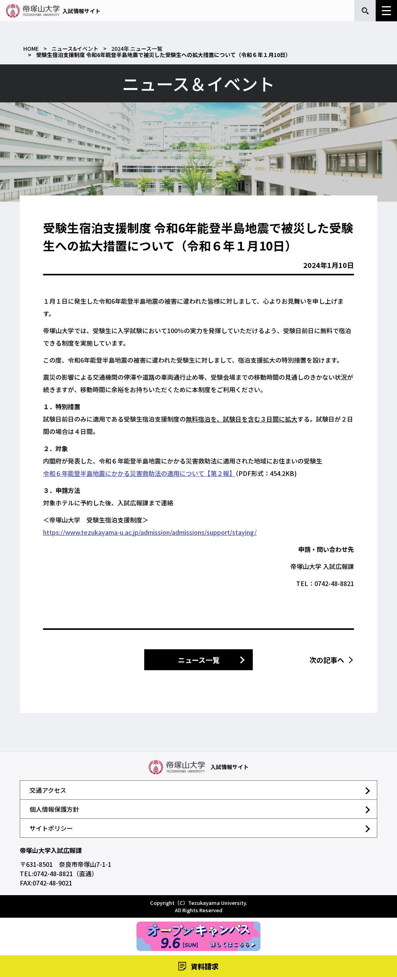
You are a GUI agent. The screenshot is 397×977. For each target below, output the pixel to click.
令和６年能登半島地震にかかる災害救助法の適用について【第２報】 (139, 473)
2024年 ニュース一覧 (136, 48)
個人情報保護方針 (54, 809)
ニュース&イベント (75, 48)
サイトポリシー (51, 828)
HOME (31, 48)
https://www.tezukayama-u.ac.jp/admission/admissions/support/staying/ (150, 532)
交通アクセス (47, 790)
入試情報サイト (81, 11)
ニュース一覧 (198, 660)
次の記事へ (326, 660)
